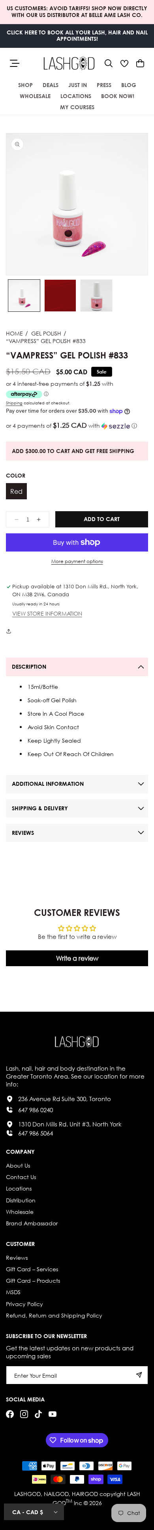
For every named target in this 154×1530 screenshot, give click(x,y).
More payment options (77, 561)
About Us (18, 1165)
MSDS (13, 1292)
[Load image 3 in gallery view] (96, 295)
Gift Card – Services (32, 1269)
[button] (108, 63)
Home (14, 333)
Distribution (21, 1200)
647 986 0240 (35, 1110)
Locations (19, 1188)
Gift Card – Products (33, 1280)
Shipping (14, 403)
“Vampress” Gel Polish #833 (46, 341)
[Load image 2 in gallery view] (60, 295)
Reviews (17, 1257)
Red (16, 491)
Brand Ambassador (32, 1223)
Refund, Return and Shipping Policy (54, 1315)
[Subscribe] (139, 1375)
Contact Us (21, 1177)
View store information (47, 613)
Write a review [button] (77, 958)
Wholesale (20, 1211)
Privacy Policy (24, 1304)
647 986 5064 (35, 1133)
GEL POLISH (46, 333)
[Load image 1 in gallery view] (24, 295)
